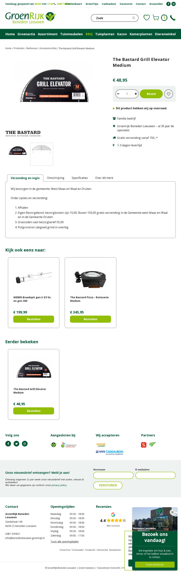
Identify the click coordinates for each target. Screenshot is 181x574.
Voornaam (99, 469)
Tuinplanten (90, 550)
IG (25, 443)
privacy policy (59, 485)
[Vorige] (9, 98)
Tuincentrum (65, 550)
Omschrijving (55, 178)
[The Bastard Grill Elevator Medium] (53, 98)
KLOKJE (164, 17)
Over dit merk (104, 178)
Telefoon (173, 17)
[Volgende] (98, 98)
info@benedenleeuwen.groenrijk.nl (25, 538)
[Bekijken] (156, 18)
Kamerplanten (115, 550)
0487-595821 (12, 533)
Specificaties (80, 178)
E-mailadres (142, 469)
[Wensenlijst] (147, 18)
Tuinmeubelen (78, 550)
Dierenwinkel (102, 550)
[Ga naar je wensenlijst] (147, 18)
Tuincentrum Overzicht (108, 567)
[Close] (172, 512)
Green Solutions (87, 567)
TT (16, 443)
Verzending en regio (25, 178)
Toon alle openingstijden (65, 541)
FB (8, 443)
